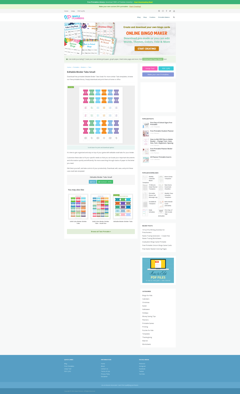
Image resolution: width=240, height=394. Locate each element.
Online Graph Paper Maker (152, 59)
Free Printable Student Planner (162, 131)
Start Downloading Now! (143, 2)
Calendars (157, 159)
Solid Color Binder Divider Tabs (78, 222)
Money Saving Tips (149, 316)
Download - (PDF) (106, 182)
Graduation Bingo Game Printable (154, 242)
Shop (145, 17)
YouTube (142, 374)
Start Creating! (135, 6)
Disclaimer (104, 376)
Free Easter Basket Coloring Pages (154, 249)
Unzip (73, 11)
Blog (139, 17)
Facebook (142, 369)
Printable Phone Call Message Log (153, 195)
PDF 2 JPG (166, 68)
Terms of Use (105, 371)
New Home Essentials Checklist (168, 187)
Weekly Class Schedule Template (169, 195)
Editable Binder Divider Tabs (122, 221)
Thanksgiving (147, 337)
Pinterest (142, 364)
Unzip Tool (150, 68)
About (103, 366)
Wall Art (145, 341)
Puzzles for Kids (147, 330)
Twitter (141, 371)
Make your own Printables (158, 74)
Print (93, 182)
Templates (157, 127)
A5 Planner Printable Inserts (160, 157)
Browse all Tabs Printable (100, 232)
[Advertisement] (158, 97)
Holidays (145, 313)
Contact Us (104, 369)
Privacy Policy (105, 374)
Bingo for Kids (147, 295)
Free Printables (69, 366)
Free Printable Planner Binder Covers (161, 150)
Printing (145, 327)
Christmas (145, 302)
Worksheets (146, 344)
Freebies (152, 17)
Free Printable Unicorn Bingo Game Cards (157, 245)
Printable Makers (164, 17)
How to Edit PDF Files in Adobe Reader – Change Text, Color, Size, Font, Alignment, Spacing (161, 141)
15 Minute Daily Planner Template (153, 187)
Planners (156, 133)
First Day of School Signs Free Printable (161, 123)
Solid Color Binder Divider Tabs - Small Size (100, 222)
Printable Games (148, 323)
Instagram (142, 366)
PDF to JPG (81, 11)
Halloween (146, 309)
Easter (144, 306)
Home (66, 11)
